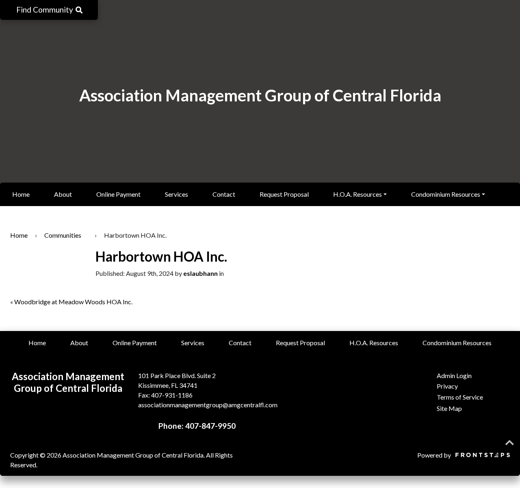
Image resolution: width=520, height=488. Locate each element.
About (63, 194)
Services (176, 194)
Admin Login (454, 375)
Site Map (449, 408)
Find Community (45, 9)
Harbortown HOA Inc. (161, 256)
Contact (223, 194)
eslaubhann (200, 273)
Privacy (447, 386)
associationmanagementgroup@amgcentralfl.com (207, 404)
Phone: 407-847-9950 (197, 425)
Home (21, 194)
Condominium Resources (445, 194)
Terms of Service (460, 397)
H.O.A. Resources (357, 194)
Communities (62, 235)
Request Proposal (284, 194)
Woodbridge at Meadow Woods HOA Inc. (73, 301)
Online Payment (118, 194)
